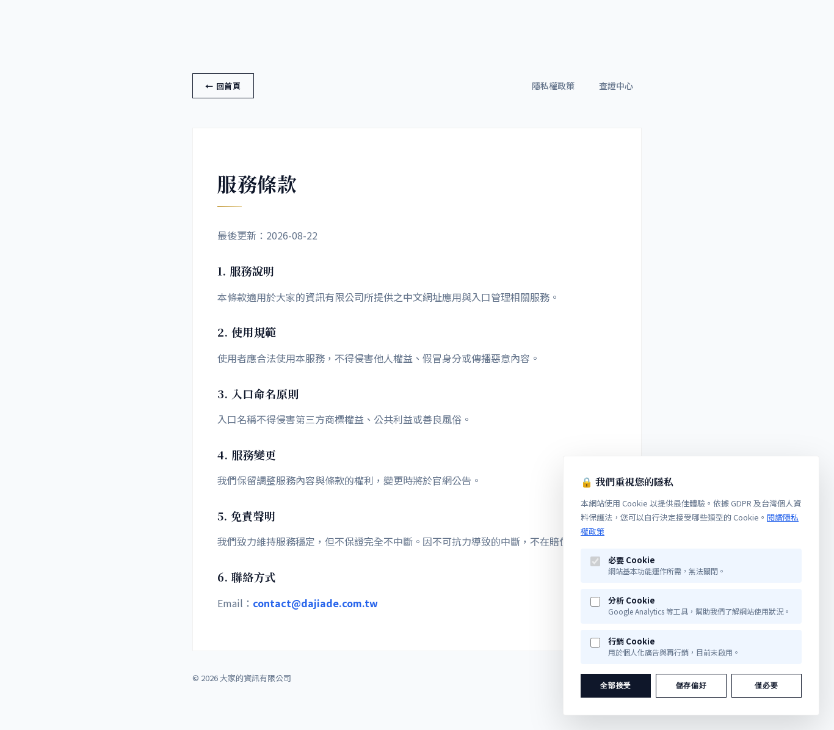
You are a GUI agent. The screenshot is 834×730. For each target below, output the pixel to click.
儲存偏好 (691, 685)
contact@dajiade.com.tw (315, 603)
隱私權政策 (553, 85)
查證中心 (616, 85)
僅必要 (766, 685)
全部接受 (615, 685)
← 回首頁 (223, 86)
